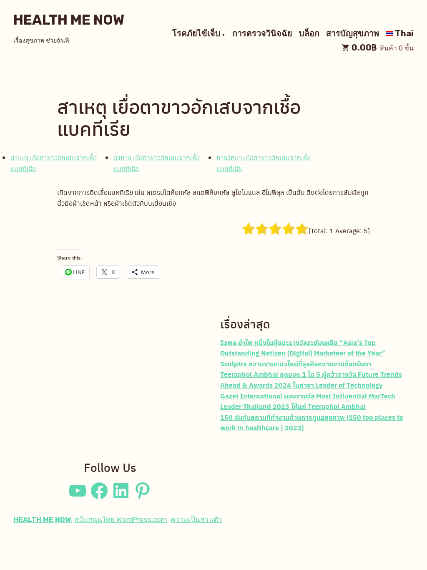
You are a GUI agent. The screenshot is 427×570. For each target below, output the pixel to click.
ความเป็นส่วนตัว (196, 519)
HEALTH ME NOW (68, 20)
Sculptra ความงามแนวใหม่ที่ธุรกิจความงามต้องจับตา (296, 363)
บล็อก (309, 34)
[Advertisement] (110, 382)
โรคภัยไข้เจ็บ (196, 34)
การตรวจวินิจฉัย (262, 34)
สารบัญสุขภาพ (352, 34)
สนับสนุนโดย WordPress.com (120, 519)
